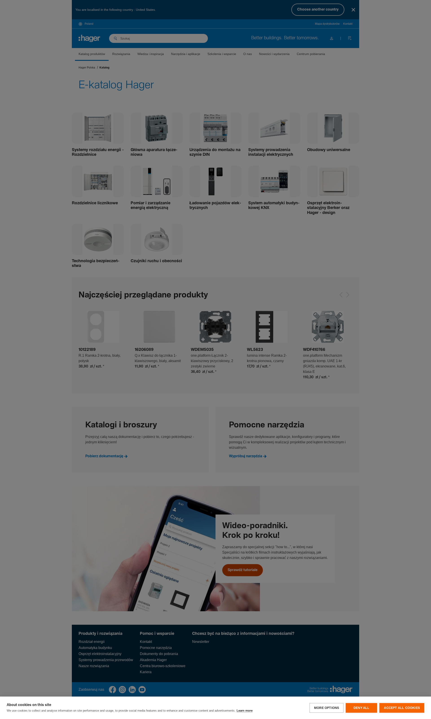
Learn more (245, 710)
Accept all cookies (402, 708)
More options (326, 708)
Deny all (361, 708)
